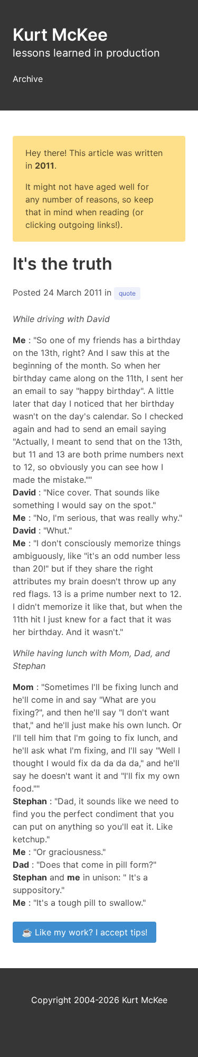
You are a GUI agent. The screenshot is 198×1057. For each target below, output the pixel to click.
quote (127, 293)
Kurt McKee (60, 34)
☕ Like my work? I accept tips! (84, 932)
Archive (28, 78)
